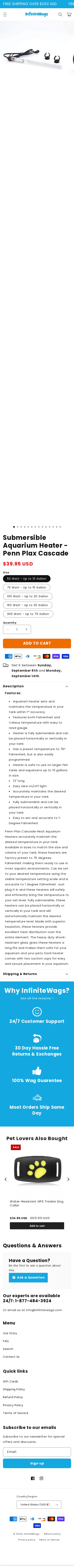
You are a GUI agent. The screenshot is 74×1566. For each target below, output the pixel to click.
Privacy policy (26, 1539)
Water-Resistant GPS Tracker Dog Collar (37, 1203)
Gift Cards (10, 1381)
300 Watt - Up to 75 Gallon (28, 614)
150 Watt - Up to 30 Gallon (27, 605)
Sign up (37, 1463)
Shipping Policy (14, 1389)
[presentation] (5, 1179)
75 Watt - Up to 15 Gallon (26, 587)
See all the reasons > (37, 998)
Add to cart (37, 1225)
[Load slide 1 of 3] (14, 527)
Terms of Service (15, 1413)
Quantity (9, 623)
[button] (5, 14)
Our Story (10, 1333)
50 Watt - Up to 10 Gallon (26, 579)
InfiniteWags (31, 1533)
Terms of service (49, 1539)
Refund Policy (13, 1397)
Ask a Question (30, 1277)
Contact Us (11, 1357)
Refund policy (52, 1533)
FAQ (6, 1341)
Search (8, 1349)
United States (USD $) (35, 1504)
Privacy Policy (13, 1405)
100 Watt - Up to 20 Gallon (27, 596)
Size (6, 572)
